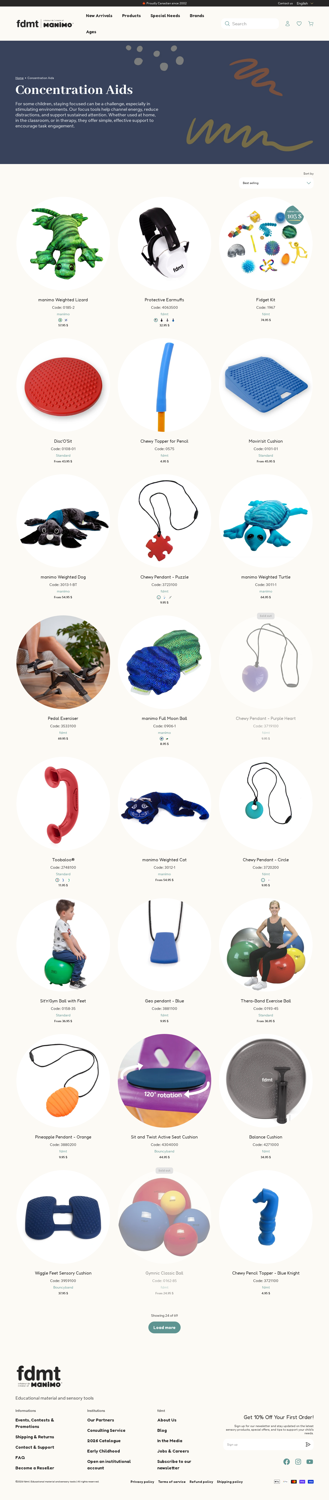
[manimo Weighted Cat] (164, 803)
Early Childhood (103, 1451)
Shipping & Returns (34, 1436)
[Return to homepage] (39, 1376)
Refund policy (201, 1482)
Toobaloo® (63, 859)
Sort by (308, 173)
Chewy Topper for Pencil (164, 441)
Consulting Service (106, 1430)
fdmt (164, 314)
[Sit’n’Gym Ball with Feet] (63, 945)
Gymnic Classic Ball (164, 1273)
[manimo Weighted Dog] (63, 521)
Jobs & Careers (173, 1451)
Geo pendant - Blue (164, 1000)
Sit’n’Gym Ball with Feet (63, 1000)
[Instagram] (298, 1462)
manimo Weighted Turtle (265, 576)
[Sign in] (287, 23)
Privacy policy (142, 1482)
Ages (91, 31)
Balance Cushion (265, 1136)
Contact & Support (34, 1447)
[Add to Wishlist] (58, 244)
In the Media (169, 1440)
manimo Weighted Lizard (63, 299)
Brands (197, 15)
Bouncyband (164, 1151)
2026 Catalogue (104, 1440)
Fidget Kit (265, 299)
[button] (58, 244)
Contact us (285, 3)
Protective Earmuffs (164, 299)
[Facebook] (286, 1462)
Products (131, 15)
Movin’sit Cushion (266, 441)
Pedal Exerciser (63, 718)
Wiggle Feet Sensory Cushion (63, 1273)
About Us (167, 1419)
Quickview (66, 379)
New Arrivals (99, 15)
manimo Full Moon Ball (164, 718)
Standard (63, 455)
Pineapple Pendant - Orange (63, 1136)
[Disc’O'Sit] (63, 385)
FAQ (20, 1457)
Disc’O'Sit (63, 441)
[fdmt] (44, 24)
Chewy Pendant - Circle (266, 859)
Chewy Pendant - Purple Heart (266, 718)
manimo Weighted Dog (63, 576)
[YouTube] (310, 1462)
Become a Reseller (34, 1467)
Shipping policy (230, 1482)
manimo (63, 314)
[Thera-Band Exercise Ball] (266, 945)
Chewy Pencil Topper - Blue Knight (266, 1273)
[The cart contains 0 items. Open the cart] (311, 23)
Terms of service (172, 1482)
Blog (162, 1430)
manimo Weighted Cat (164, 859)
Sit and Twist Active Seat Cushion (164, 1136)
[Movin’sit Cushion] (266, 385)
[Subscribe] (308, 1444)
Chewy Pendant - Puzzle (164, 576)
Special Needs (165, 15)
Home (19, 78)
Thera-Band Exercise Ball (266, 1000)
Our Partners (100, 1419)
